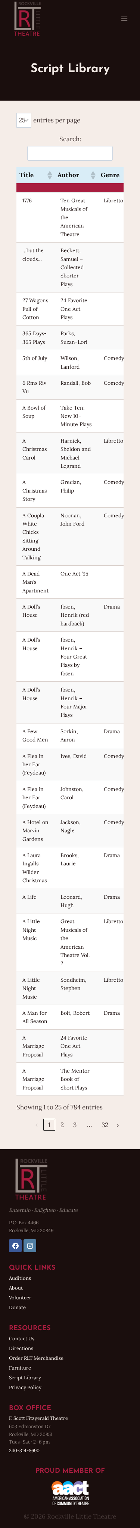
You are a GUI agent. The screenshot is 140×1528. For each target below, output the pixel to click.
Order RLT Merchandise (36, 1358)
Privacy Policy (25, 1387)
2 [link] (62, 1125)
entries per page (56, 120)
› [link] (117, 1125)
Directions (21, 1348)
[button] (49, 175)
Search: (70, 139)
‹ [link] (36, 1125)
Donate (17, 1307)
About (16, 1288)
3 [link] (75, 1125)
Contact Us (21, 1338)
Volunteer (20, 1297)
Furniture (20, 1368)
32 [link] (105, 1125)
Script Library (25, 1377)
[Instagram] (30, 1245)
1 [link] (49, 1125)
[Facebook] (15, 1245)
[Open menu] (124, 18)
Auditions (20, 1278)
